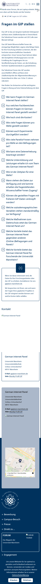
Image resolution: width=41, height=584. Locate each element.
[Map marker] (20, 461)
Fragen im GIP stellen (19, 16)
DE (33, 4)
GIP (7, 16)
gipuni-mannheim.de (13, 284)
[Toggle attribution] (33, 473)
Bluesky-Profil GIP (15, 376)
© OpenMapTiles (11, 473)
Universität (3, 16)
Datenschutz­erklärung (20, 575)
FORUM (7, 535)
